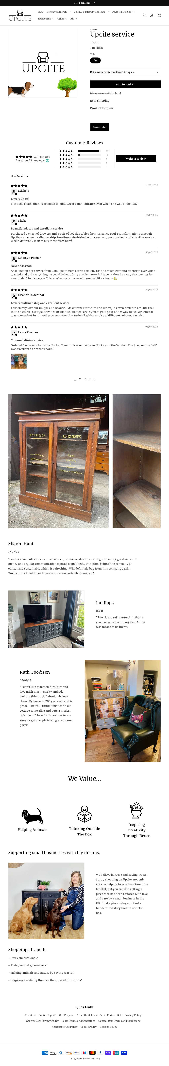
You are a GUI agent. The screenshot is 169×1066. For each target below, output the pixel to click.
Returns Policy (108, 1026)
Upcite (79, 1059)
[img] (19, 185)
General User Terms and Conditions (119, 1020)
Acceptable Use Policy (65, 1026)
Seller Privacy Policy (129, 1015)
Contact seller (99, 127)
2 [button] (80, 379)
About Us (30, 1015)
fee (95, 60)
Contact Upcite (47, 1015)
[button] (58, 11)
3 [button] (85, 379)
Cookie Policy (89, 1026)
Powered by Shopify (91, 1059)
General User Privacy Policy (42, 1020)
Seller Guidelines (87, 1015)
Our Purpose (66, 1015)
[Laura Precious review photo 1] (19, 361)
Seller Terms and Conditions (78, 1020)
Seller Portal (107, 1015)
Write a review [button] (136, 158)
